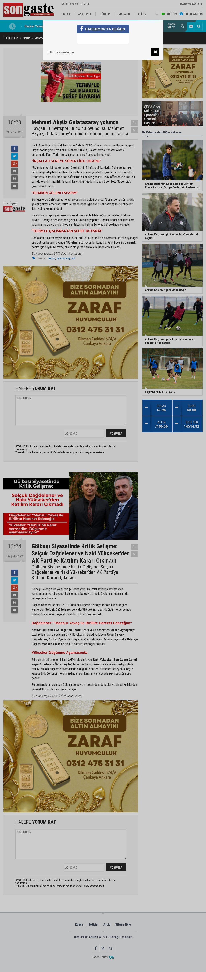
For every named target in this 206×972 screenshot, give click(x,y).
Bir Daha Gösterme (61, 52)
